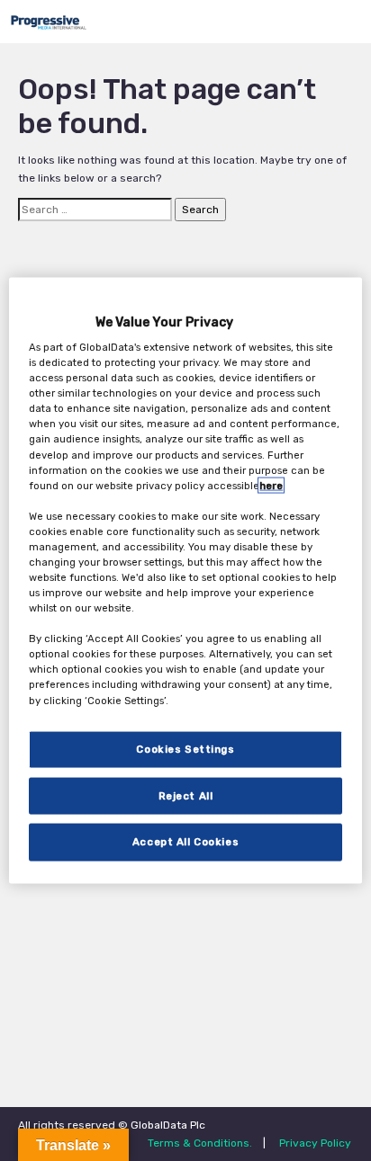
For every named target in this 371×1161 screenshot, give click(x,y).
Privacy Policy (315, 1143)
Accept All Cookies (185, 841)
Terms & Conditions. (200, 1143)
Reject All (185, 795)
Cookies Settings (185, 748)
